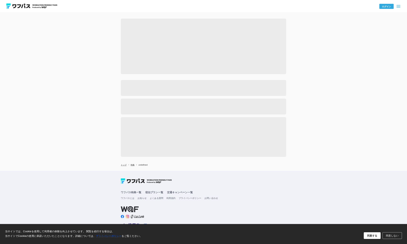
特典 (133, 164)
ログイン (386, 6)
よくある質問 (156, 198)
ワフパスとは (127, 198)
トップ (124, 164)
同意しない (392, 235)
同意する (372, 235)
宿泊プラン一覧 (154, 192)
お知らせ (142, 198)
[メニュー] (398, 6)
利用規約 (171, 198)
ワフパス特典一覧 (131, 192)
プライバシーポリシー (109, 236)
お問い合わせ (211, 198)
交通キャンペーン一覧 (180, 192)
